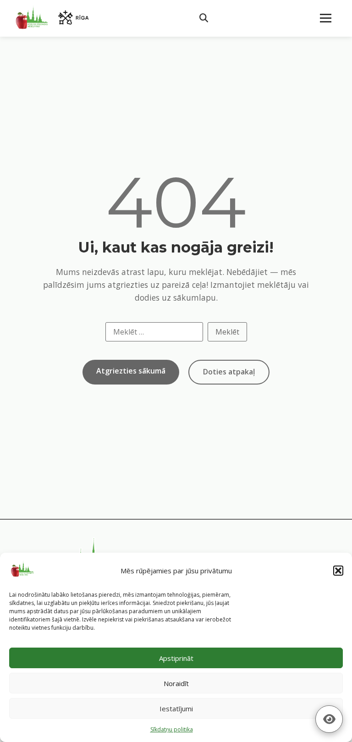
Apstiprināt (176, 658)
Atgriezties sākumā (130, 371)
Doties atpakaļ (229, 372)
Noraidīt (176, 683)
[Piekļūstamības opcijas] (329, 719)
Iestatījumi (176, 708)
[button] (338, 570)
